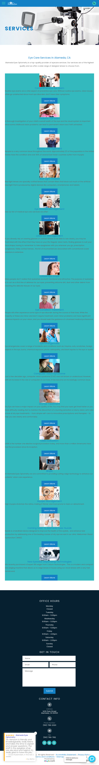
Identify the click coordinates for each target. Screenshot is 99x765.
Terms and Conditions (45, 757)
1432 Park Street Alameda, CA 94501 (49, 712)
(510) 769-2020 (49, 725)
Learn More (49, 100)
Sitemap (60, 757)
